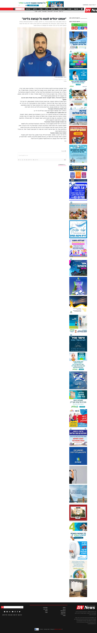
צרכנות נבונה (63, 610)
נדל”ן (46, 9)
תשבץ (36, 11)
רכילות (35, 9)
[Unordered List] (28, 160)
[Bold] (19, 160)
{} (35, 159)
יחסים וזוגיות (50, 11)
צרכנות (28, 9)
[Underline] (22, 160)
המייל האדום (4, 614)
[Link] (34, 160)
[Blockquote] (30, 160)
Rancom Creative (58, 629)
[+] (37, 159)
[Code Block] (32, 160)
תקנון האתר (10, 614)
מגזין (41, 9)
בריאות (53, 9)
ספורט (69, 9)
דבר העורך (61, 11)
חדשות (76, 9)
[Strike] (24, 160)
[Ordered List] (26, 160)
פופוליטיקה (63, 612)
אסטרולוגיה (44, 11)
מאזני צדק (56, 11)
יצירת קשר (20, 614)
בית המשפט (61, 9)
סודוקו (39, 11)
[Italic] (21, 160)
